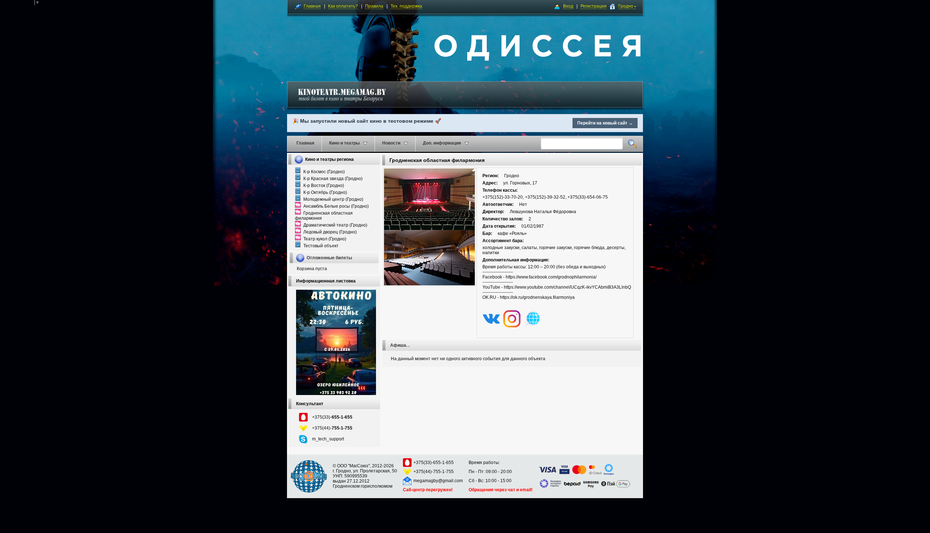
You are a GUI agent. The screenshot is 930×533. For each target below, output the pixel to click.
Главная (312, 6)
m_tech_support (328, 439)
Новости (391, 143)
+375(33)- (332, 417)
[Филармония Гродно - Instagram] (512, 326)
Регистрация (594, 6)
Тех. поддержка (406, 6)
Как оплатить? (343, 6)
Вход (568, 6)
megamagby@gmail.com (438, 480)
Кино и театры (344, 143)
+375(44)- (332, 428)
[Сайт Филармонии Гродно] (532, 326)
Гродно (626, 6)
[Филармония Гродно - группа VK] (491, 326)
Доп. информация (442, 143)
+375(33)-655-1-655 (433, 462)
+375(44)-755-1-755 (433, 471)
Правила (374, 6)
